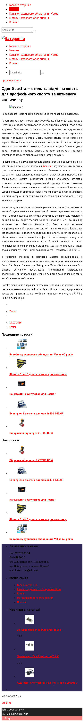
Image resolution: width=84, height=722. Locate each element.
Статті (12, 327)
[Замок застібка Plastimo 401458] (29, 649)
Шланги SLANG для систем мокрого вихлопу (38, 374)
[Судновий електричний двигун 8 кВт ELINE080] (29, 676)
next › (17, 80)
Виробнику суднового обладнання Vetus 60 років (41, 354)
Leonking (6, 702)
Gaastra (47, 166)
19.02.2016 (15, 322)
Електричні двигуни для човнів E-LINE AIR (36, 413)
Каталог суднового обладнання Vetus (33, 13)
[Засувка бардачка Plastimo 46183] (29, 623)
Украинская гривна (17, 714)
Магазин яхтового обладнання (29, 18)
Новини (14, 9)
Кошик (13, 22)
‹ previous (8, 80)
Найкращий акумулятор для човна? (32, 394)
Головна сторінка (20, 5)
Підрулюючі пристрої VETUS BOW (31, 433)
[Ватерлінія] (13, 38)
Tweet (12, 311)
